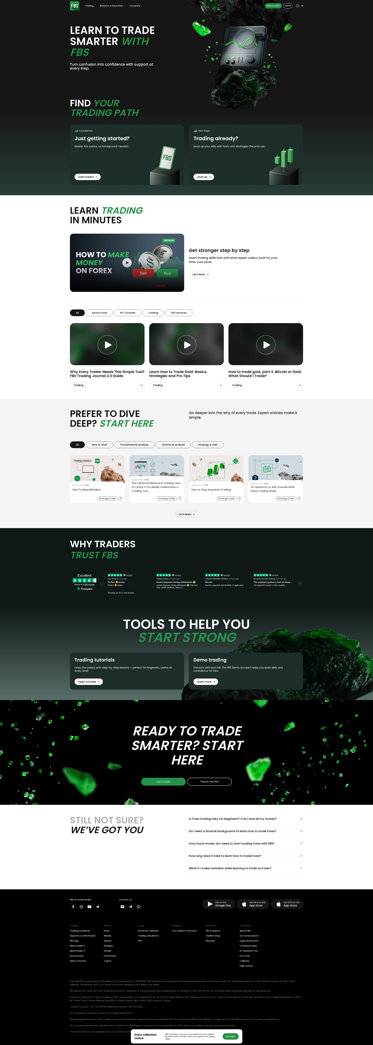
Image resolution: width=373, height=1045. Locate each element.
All (77, 313)
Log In (288, 6)
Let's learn (198, 274)
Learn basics (86, 177)
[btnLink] (141, 385)
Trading (153, 313)
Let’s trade (163, 781)
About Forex (99, 313)
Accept (230, 1036)
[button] (246, 819)
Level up (202, 177)
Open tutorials (87, 681)
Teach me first (209, 781)
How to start (99, 444)
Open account (273, 6)
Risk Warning (76, 1019)
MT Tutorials (127, 313)
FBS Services (179, 313)
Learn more (204, 681)
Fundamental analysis (134, 444)
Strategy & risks (208, 444)
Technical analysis (173, 444)
